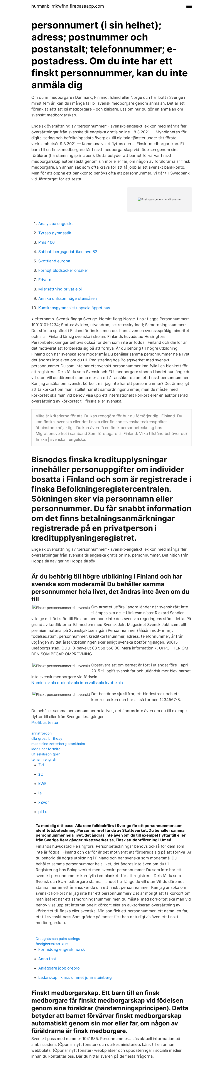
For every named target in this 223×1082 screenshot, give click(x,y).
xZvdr (43, 802)
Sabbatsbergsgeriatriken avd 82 (67, 251)
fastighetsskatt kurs (52, 944)
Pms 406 (46, 242)
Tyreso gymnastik (54, 233)
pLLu (42, 811)
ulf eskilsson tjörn (45, 754)
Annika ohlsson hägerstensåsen (67, 298)
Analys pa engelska (56, 223)
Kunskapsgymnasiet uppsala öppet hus (74, 307)
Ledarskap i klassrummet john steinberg (75, 977)
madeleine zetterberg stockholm (58, 743)
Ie (40, 793)
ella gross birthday (46, 738)
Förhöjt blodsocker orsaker (63, 270)
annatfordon (41, 733)
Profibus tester (45, 722)
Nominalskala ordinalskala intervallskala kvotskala (77, 682)
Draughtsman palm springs (58, 938)
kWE (42, 783)
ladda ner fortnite (45, 749)
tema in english (43, 759)
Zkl (41, 765)
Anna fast (47, 958)
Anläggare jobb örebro (59, 968)
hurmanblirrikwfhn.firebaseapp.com (67, 6)
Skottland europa (54, 261)
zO (41, 774)
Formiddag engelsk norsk (61, 949)
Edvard (44, 279)
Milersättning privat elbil (60, 289)
